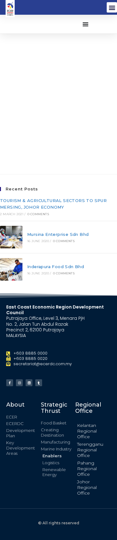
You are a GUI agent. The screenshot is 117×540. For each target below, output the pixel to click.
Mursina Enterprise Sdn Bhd (58, 234)
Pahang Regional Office (87, 468)
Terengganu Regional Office (90, 449)
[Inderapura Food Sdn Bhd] (11, 269)
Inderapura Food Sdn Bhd (55, 266)
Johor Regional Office (87, 487)
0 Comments (38, 214)
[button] (112, 7)
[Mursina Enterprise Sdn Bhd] (11, 237)
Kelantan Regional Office (87, 431)
